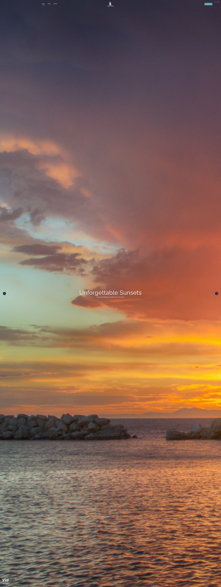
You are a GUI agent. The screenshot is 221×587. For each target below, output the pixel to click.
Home (43, 3)
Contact (55, 3)
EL (218, 1)
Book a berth (208, 4)
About (49, 3)
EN (215, 1)
